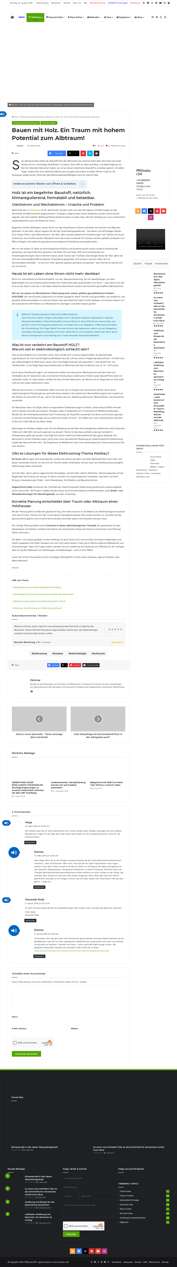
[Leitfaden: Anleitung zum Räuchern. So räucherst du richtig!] (144, 366)
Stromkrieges (33, 210)
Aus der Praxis (126, 1213)
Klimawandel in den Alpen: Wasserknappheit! (159, 280)
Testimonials (125, 1191)
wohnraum (99, 653)
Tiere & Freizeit (126, 1196)
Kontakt (67, 3)
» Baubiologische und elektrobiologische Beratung (36, 587)
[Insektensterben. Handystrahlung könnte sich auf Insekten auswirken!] (68, 770)
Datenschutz (154, 1262)
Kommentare (161, 263)
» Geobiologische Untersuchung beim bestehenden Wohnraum (42, 594)
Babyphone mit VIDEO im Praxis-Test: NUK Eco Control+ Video (106, 783)
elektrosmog (40, 653)
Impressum (128, 1262)
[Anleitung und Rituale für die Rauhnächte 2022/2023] (144, 334)
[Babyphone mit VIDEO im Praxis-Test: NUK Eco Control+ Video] (107, 770)
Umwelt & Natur (49, 123)
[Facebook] (31, 691)
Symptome (124, 17)
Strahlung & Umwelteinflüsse (32, 117)
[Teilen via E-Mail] (96, 153)
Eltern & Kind (75, 17)
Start (16, 117)
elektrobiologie (78, 653)
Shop (139, 17)
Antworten (30, 842)
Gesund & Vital (55, 17)
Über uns (77, 3)
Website (74, 1028)
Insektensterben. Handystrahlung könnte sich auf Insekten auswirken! (68, 785)
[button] (6, 823)
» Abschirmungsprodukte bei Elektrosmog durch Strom (39, 601)
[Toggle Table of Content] (80, 184)
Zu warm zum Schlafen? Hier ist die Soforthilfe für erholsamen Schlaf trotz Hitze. (159, 309)
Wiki (85, 3)
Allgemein (124, 1222)
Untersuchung (42, 3)
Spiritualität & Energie (129, 1200)
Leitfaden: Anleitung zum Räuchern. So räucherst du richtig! (159, 371)
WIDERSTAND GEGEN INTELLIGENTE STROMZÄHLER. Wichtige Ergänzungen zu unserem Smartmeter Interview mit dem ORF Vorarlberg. (28, 787)
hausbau (58, 653)
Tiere (108, 17)
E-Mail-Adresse (19, 1028)
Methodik (94, 17)
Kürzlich (138, 263)
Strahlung (36, 17)
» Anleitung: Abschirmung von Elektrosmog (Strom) (37, 608)
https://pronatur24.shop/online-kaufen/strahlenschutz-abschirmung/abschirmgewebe (71, 951)
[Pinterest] (83, 153)
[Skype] (90, 153)
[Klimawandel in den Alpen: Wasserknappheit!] (144, 277)
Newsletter (56, 3)
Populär (148, 263)
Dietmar (20, 146)
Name (15, 1017)
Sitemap (165, 1262)
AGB (145, 1262)
